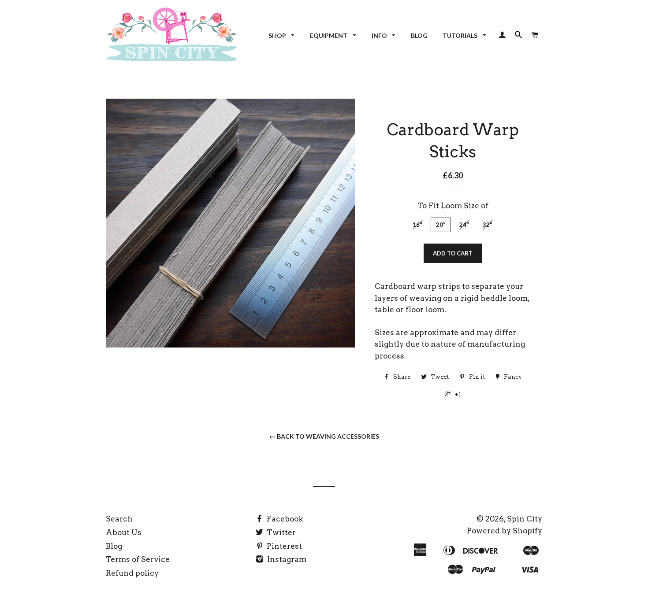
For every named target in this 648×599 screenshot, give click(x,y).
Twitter (280, 532)
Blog (419, 35)
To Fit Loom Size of (452, 205)
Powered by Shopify (504, 530)
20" (441, 224)
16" (417, 224)
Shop (277, 35)
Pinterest (283, 546)
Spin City (524, 518)
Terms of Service (138, 559)
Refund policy (132, 573)
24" (464, 224)
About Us (124, 532)
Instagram (285, 559)
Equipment (329, 35)
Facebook (284, 518)
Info (380, 35)
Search (119, 518)
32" (487, 224)
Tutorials (461, 35)
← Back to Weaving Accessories (324, 436)
